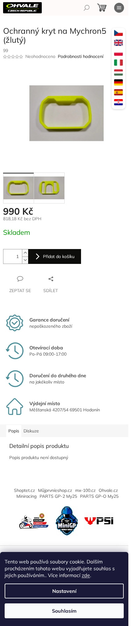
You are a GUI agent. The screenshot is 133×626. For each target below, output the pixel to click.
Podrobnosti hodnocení (80, 56)
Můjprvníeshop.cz (55, 490)
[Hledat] (86, 8)
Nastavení (64, 591)
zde (86, 575)
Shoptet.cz (24, 490)
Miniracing (26, 496)
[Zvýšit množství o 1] (25, 252)
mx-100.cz (85, 490)
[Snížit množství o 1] (25, 260)
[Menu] (119, 8)
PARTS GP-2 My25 (58, 496)
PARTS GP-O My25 (99, 496)
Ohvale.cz (108, 490)
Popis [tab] (13, 431)
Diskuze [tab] (31, 431)
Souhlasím (64, 611)
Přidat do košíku (59, 256)
